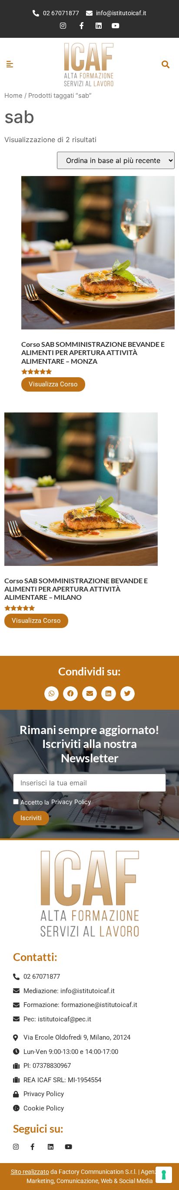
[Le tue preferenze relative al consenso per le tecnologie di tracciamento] (164, 1175)
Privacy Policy (71, 801)
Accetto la (34, 802)
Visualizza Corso (53, 384)
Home (13, 96)
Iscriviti (31, 818)
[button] (166, 64)
